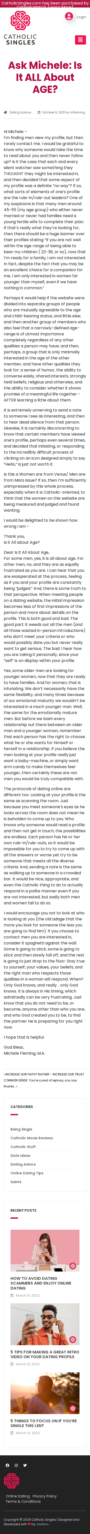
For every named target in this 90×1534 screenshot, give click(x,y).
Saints (16, 1181)
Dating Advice (20, 112)
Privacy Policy (45, 1496)
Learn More (60, 7)
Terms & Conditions (23, 1501)
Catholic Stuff (23, 1146)
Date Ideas (20, 1155)
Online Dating (18, 1496)
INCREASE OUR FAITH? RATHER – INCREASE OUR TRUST (44, 1074)
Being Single (21, 1129)
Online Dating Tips (27, 1173)
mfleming (77, 112)
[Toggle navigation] (80, 39)
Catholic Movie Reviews (31, 1138)
